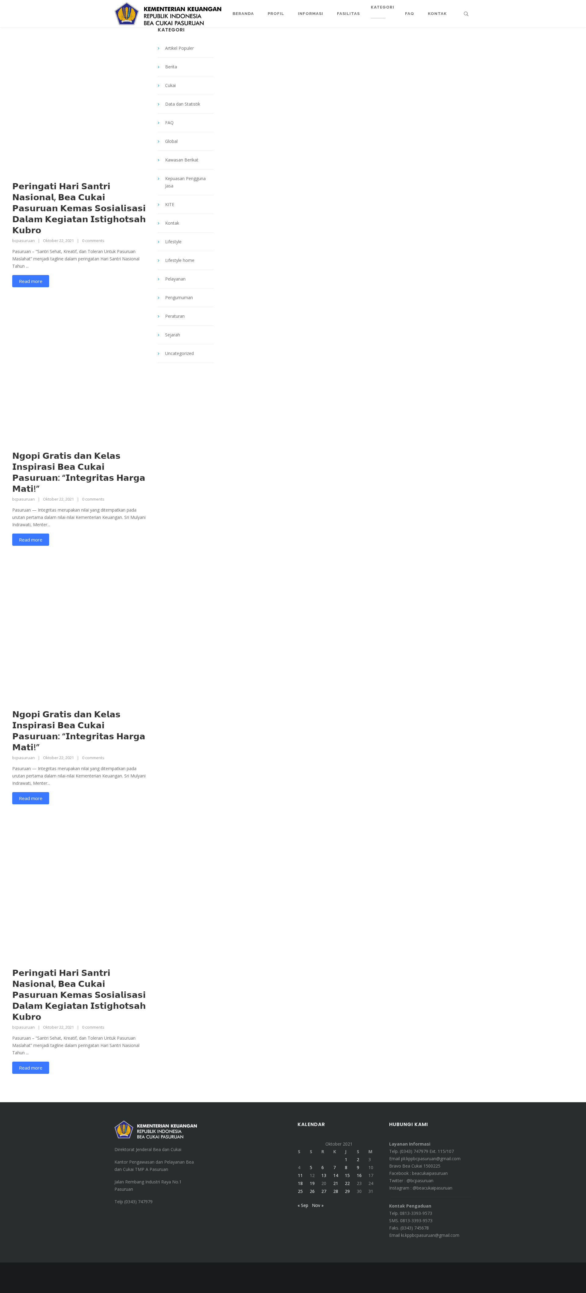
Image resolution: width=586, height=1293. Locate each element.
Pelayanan (175, 279)
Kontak (172, 223)
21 (335, 1183)
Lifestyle (173, 241)
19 (312, 1183)
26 (312, 1191)
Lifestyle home (179, 260)
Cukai (170, 85)
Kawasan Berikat (181, 160)
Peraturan (175, 316)
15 (347, 1175)
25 (300, 1191)
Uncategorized (179, 353)
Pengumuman (179, 297)
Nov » (318, 1205)
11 (300, 1175)
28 (335, 1191)
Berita (171, 67)
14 (335, 1175)
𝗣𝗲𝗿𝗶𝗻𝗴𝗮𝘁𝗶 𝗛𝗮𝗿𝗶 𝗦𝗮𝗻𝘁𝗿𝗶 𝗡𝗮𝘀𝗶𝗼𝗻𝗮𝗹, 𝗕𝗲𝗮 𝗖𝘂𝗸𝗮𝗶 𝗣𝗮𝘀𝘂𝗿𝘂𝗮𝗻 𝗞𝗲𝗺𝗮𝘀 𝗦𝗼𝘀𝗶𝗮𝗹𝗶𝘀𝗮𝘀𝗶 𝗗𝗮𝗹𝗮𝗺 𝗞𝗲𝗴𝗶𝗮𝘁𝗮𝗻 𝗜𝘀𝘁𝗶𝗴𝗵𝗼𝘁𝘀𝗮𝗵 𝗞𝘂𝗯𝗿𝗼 (79, 208)
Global (171, 141)
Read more (30, 281)
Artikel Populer (179, 48)
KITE (169, 204)
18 (300, 1183)
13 (323, 1175)
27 (323, 1191)
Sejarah (172, 335)
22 (347, 1183)
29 (347, 1191)
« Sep (303, 1205)
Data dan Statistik (182, 104)
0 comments (93, 240)
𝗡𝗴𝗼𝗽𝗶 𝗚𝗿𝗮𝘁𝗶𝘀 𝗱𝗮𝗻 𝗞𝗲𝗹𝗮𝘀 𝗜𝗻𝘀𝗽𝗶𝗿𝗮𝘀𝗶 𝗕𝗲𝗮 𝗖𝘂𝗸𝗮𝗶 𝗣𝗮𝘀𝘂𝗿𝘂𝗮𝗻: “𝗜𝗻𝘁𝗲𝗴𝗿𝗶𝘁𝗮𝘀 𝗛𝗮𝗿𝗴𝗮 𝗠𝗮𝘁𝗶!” (78, 472)
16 (359, 1175)
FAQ (169, 122)
